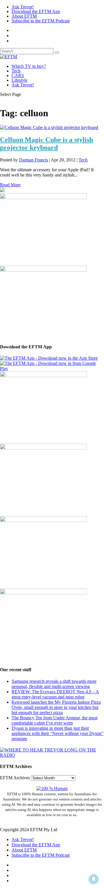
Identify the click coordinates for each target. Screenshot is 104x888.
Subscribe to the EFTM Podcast (41, 20)
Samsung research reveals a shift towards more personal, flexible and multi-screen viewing (54, 684)
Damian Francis (33, 159)
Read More (10, 184)
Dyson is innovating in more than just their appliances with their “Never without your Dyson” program (57, 733)
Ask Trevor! (23, 6)
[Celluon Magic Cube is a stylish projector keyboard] (49, 127)
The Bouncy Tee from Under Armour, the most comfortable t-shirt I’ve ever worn (54, 720)
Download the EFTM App (36, 11)
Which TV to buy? (29, 66)
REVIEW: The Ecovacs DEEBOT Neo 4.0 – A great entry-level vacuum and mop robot (55, 694)
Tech (16, 70)
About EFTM (24, 16)
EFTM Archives (15, 777)
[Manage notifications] (93, 879)
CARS (18, 75)
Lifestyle (19, 80)
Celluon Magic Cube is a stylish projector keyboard (46, 143)
